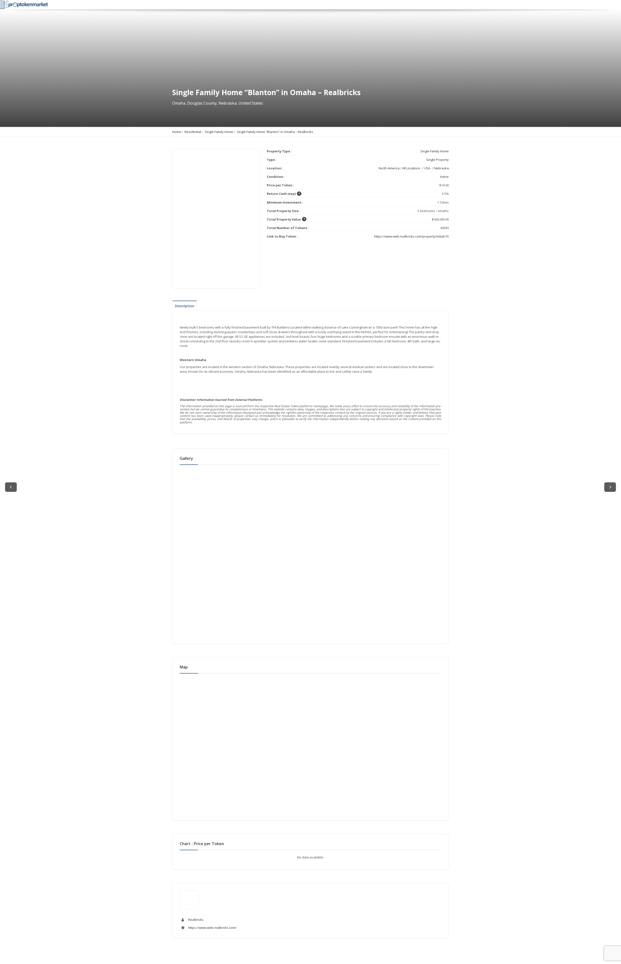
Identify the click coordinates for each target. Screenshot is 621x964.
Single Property (437, 159)
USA (427, 168)
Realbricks (196, 919)
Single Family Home (219, 132)
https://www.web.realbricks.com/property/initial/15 (411, 236)
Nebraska (441, 168)
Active (444, 176)
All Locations (411, 168)
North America (389, 168)
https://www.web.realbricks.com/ (212, 927)
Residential (193, 132)
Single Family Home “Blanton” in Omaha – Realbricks (275, 132)
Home (176, 132)
